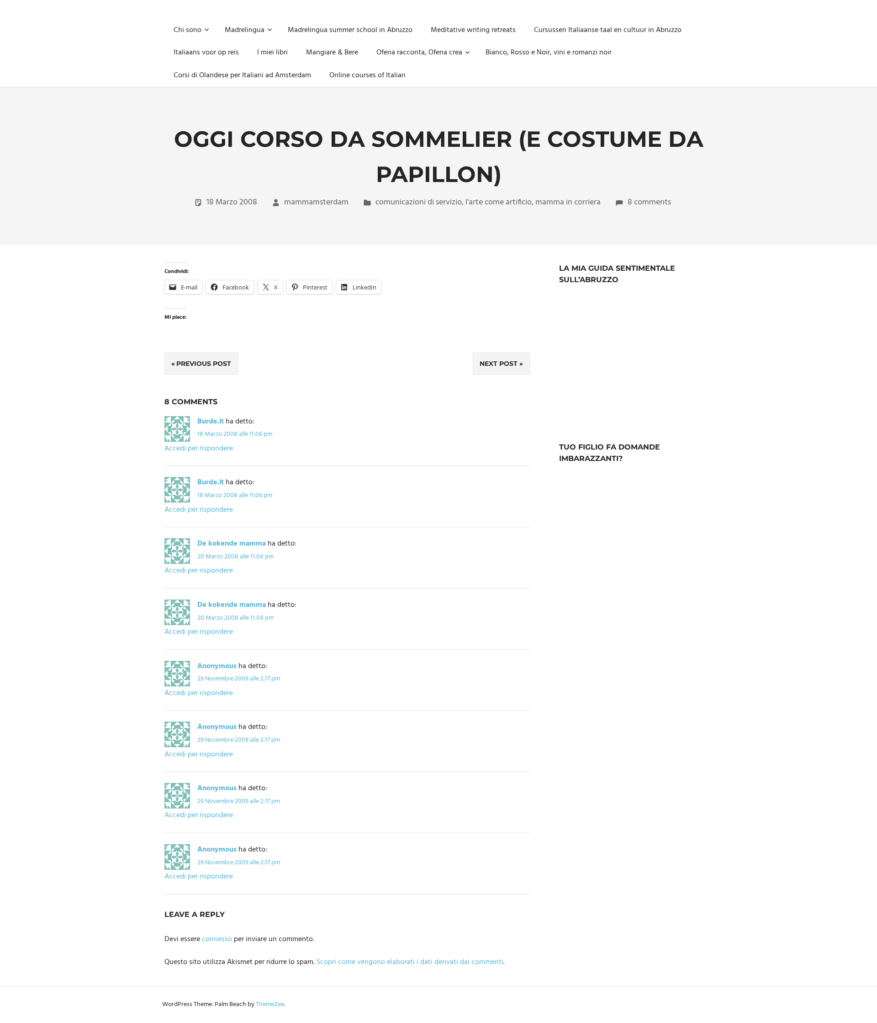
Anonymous (217, 666)
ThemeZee (270, 1004)
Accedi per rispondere (198, 449)
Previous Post (203, 363)
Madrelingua (244, 30)
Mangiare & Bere (332, 53)
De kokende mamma (231, 544)
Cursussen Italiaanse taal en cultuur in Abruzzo (608, 30)
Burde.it (210, 422)
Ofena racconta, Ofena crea (419, 53)
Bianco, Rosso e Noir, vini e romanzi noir (549, 53)
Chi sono (187, 30)
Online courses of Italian (367, 75)
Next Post (499, 363)
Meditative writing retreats (473, 30)
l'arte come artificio (498, 202)
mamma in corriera (568, 202)
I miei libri (272, 53)
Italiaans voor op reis (206, 53)
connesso (217, 939)
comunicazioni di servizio (418, 202)
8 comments (649, 202)
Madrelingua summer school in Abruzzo (350, 30)
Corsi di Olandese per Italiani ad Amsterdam (242, 75)
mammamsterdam (316, 202)
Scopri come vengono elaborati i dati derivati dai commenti (410, 962)
